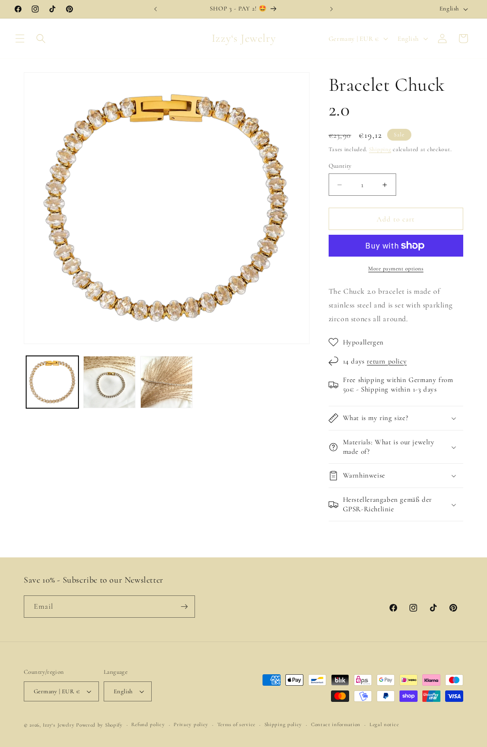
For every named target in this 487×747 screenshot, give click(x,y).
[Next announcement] (331, 9)
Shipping (380, 149)
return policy (387, 361)
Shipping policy (283, 724)
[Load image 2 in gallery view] (109, 382)
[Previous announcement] (155, 9)
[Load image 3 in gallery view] (166, 382)
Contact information (335, 724)
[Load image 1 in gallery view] (52, 382)
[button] (20, 38)
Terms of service (236, 724)
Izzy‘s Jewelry (59, 725)
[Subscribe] (184, 606)
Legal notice (384, 724)
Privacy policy (191, 724)
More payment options (395, 268)
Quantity (340, 166)
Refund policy (148, 724)
